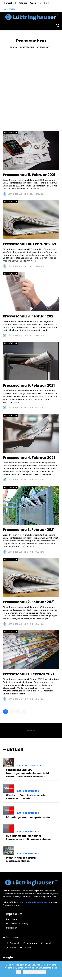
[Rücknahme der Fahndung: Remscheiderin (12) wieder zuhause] (8, 828)
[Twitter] (7, 948)
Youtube (27, 947)
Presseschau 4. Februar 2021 (29, 457)
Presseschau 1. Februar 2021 (28, 674)
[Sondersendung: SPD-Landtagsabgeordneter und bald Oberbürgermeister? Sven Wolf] (8, 762)
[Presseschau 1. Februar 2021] (31, 649)
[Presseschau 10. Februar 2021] (31, 219)
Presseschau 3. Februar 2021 (29, 529)
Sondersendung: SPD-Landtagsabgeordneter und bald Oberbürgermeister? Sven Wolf (27, 773)
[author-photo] (5, 194)
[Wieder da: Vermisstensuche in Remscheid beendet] (8, 788)
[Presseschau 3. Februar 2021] (31, 505)
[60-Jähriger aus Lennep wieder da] (8, 810)
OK (18, 972)
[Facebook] (7, 943)
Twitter (13, 947)
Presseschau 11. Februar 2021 (29, 174)
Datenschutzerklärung (34, 972)
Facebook (14, 943)
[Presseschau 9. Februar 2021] (31, 291)
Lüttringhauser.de (18, 194)
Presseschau (10, 132)
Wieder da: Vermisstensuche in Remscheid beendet (26, 797)
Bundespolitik (27, 47)
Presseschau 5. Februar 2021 (29, 385)
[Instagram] (24, 943)
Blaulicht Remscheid (28, 791)
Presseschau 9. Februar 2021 (29, 316)
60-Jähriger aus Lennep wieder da (28, 817)
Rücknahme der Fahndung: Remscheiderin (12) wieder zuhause (28, 837)
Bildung (13, 47)
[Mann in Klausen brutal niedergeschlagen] (8, 850)
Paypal (48, 943)
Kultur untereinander (29, 766)
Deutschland (43, 47)
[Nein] (58, 969)
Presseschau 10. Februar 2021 (29, 244)
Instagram (32, 943)
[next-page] (24, 711)
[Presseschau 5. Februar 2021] (31, 361)
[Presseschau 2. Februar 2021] (31, 577)
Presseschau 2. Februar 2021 (29, 601)
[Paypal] (41, 943)
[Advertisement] (31, 87)
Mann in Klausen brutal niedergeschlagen (21, 859)
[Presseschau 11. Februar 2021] (31, 150)
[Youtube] (21, 948)
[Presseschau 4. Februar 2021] (31, 433)
